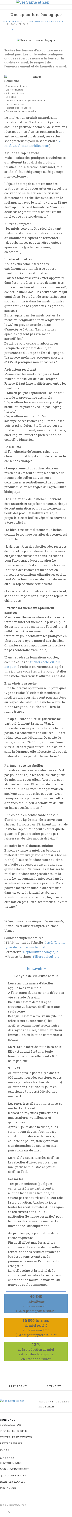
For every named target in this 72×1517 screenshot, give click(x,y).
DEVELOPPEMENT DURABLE (45, 21)
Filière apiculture (46, 957)
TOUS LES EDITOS (10, 1424)
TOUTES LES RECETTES (14, 1430)
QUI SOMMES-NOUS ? (13, 1475)
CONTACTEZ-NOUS (11, 1463)
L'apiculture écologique (40, 952)
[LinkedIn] (8, 30)
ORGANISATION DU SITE (14, 1469)
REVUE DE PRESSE (11, 1443)
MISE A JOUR (8, 1487)
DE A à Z (4, 1449)
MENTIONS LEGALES (12, 1481)
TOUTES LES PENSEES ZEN (16, 1437)
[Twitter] (12, 30)
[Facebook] (4, 30)
